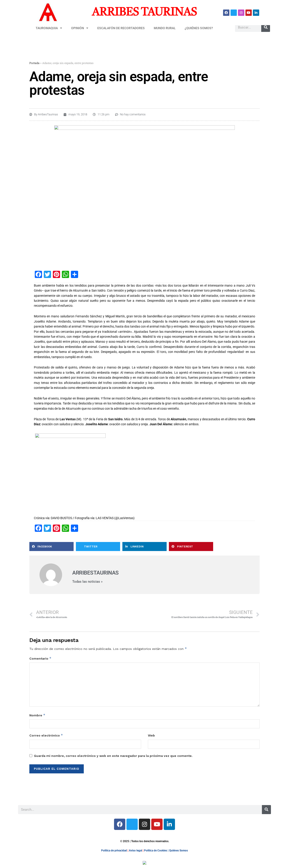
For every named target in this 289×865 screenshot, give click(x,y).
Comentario (40, 658)
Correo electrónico (46, 735)
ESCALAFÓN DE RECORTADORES (121, 28)
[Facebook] (226, 13)
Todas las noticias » (87, 581)
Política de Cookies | (156, 850)
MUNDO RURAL (165, 28)
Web (151, 735)
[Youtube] (248, 13)
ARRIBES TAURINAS (144, 12)
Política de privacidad (114, 850)
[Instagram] (241, 13)
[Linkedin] (256, 13)
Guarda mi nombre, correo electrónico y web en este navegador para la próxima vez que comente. (113, 756)
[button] (51, 546)
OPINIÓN (77, 28)
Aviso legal (135, 850)
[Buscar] (265, 27)
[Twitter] (234, 13)
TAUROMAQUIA (47, 28)
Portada (34, 63)
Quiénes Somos (178, 850)
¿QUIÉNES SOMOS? (199, 28)
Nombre (37, 715)
